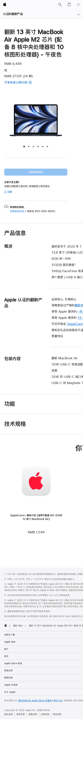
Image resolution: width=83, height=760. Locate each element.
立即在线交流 (18, 211)
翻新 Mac (18, 625)
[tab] (24, 146)
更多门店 (58, 700)
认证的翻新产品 (13, 13)
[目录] (78, 4)
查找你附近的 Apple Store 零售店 (35, 700)
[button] (59, 4)
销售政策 (33, 714)
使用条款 (20, 714)
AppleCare (75, 323)
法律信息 (45, 714)
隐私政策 (8, 714)
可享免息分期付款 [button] (23, 83)
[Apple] (5, 625)
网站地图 (57, 714)
